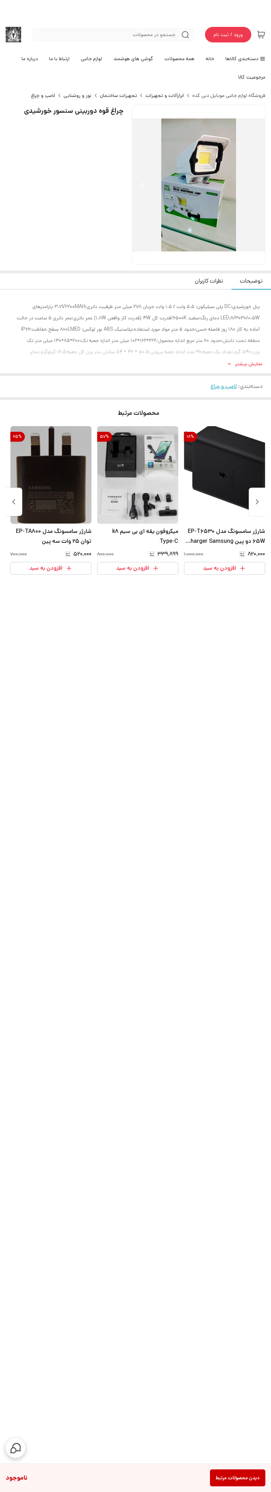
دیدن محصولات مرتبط (238, 1477)
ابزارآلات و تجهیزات (164, 95)
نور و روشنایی (77, 95)
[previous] (257, 502)
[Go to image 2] (193, 257)
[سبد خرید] (261, 34)
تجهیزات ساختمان (118, 95)
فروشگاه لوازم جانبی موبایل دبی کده (228, 95)
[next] (13, 502)
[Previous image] (142, 185)
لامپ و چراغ (43, 95)
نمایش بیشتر (249, 363)
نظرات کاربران (209, 281)
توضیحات (251, 281)
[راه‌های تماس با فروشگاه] (15, 1448)
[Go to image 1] (201, 257)
